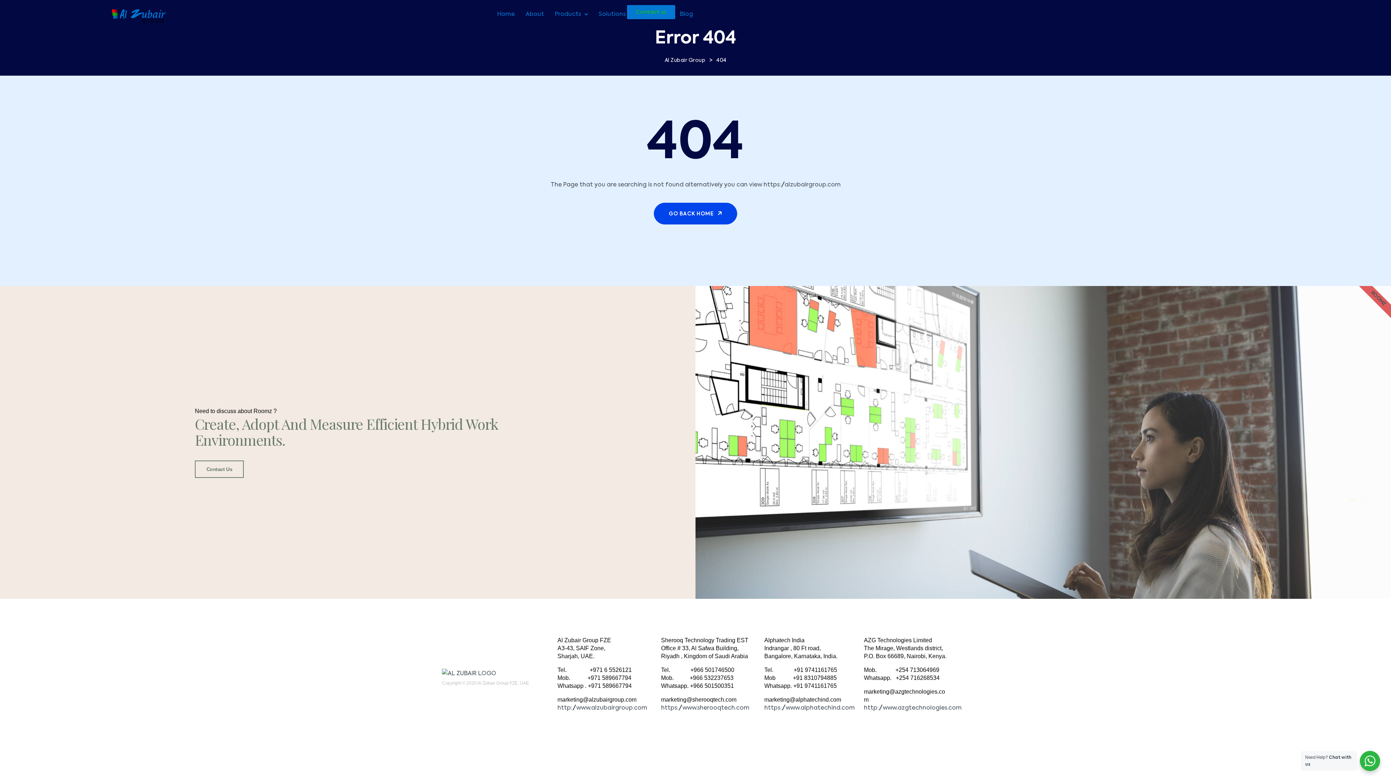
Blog (686, 14)
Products (568, 14)
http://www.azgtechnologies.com (913, 708)
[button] (571, 14)
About (535, 14)
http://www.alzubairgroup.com (602, 708)
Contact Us (219, 469)
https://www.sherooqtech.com (705, 708)
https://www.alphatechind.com (809, 708)
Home (506, 14)
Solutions (612, 14)
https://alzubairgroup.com (802, 185)
